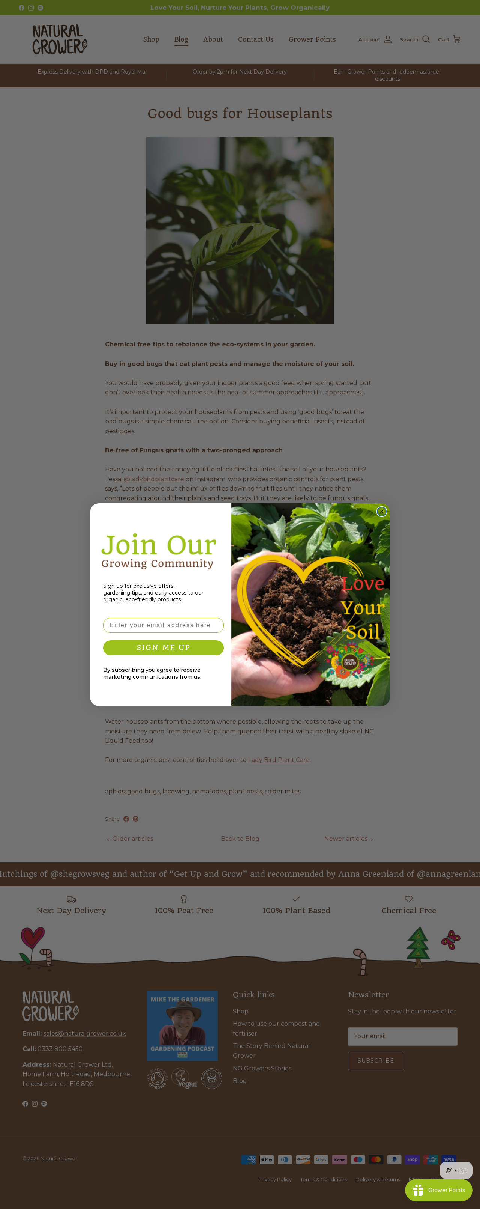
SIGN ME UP (163, 647)
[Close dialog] (381, 511)
